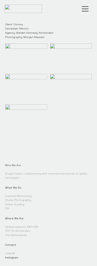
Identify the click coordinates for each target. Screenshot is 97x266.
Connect (10, 245)
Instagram (11, 257)
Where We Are (14, 218)
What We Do (13, 187)
